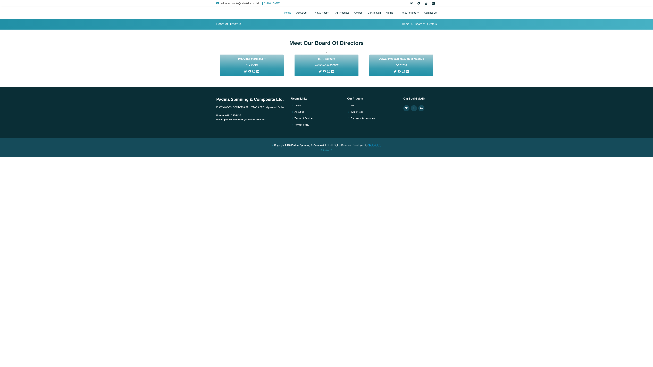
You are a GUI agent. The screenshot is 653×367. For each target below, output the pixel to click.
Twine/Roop (357, 112)
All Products (342, 12)
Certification (374, 12)
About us (299, 112)
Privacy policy (302, 125)
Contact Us (430, 12)
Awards (358, 12)
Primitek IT (326, 150)
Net (352, 105)
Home (287, 12)
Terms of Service (304, 118)
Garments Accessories (363, 118)
